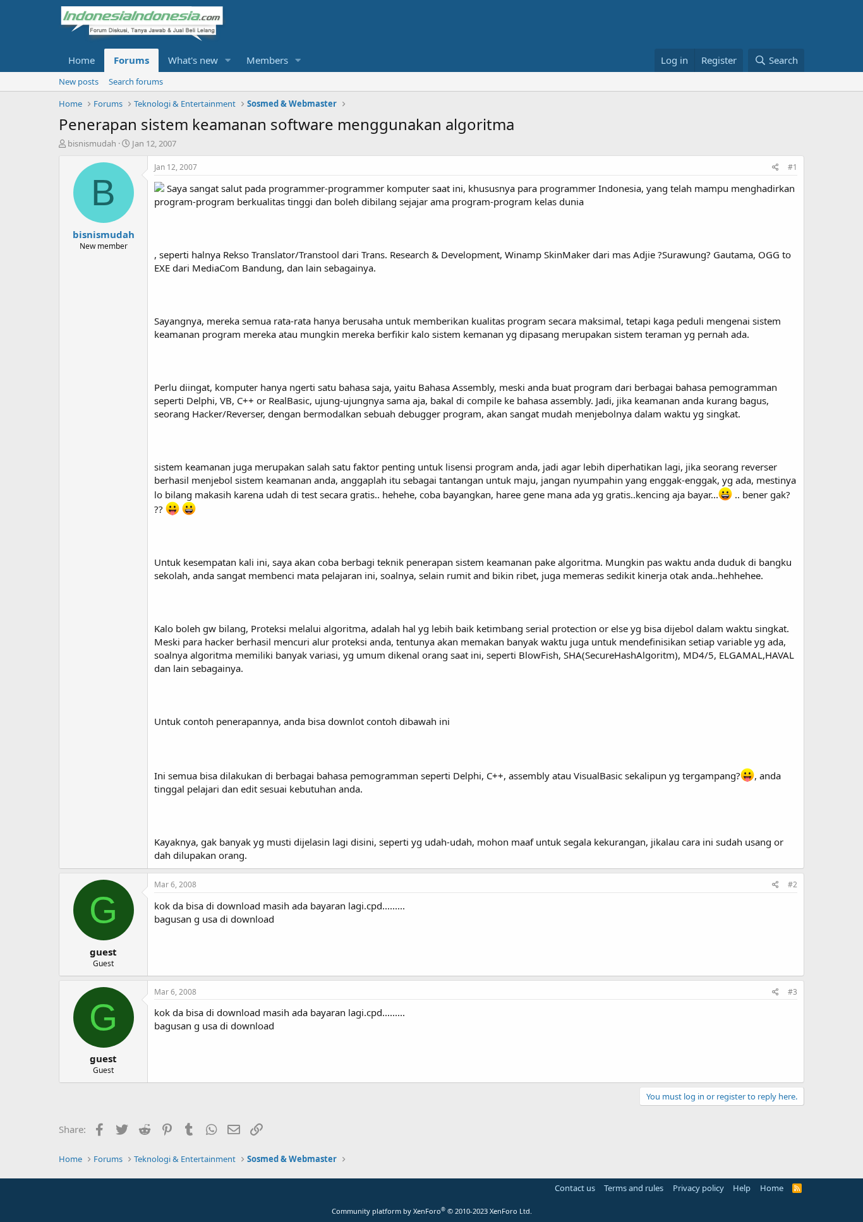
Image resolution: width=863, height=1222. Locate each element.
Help (742, 1188)
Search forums (136, 81)
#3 (792, 991)
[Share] (775, 167)
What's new (193, 60)
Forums (131, 60)
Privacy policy (698, 1188)
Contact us (575, 1188)
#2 (792, 884)
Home (81, 60)
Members (267, 60)
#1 (792, 167)
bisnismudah (92, 143)
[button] (228, 60)
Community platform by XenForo (432, 1211)
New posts (79, 81)
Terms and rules (633, 1188)
